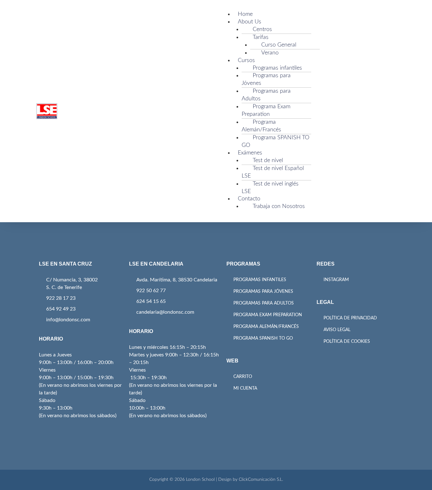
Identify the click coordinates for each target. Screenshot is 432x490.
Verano (270, 53)
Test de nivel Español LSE (273, 172)
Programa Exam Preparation (266, 110)
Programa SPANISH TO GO (275, 141)
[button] (306, 7)
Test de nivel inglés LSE (270, 187)
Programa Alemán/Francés (261, 126)
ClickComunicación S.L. (261, 479)
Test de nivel (268, 160)
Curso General (278, 45)
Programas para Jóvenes (266, 79)
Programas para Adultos (266, 95)
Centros (262, 29)
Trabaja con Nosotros (279, 206)
